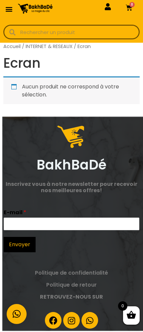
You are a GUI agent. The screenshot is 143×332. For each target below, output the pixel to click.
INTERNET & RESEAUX (49, 46)
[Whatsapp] (89, 320)
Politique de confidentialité (71, 273)
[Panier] (129, 7)
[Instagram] (71, 320)
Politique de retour (71, 285)
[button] (8, 8)
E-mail (15, 212)
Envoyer (19, 244)
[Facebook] (53, 320)
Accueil (12, 46)
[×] (17, 314)
